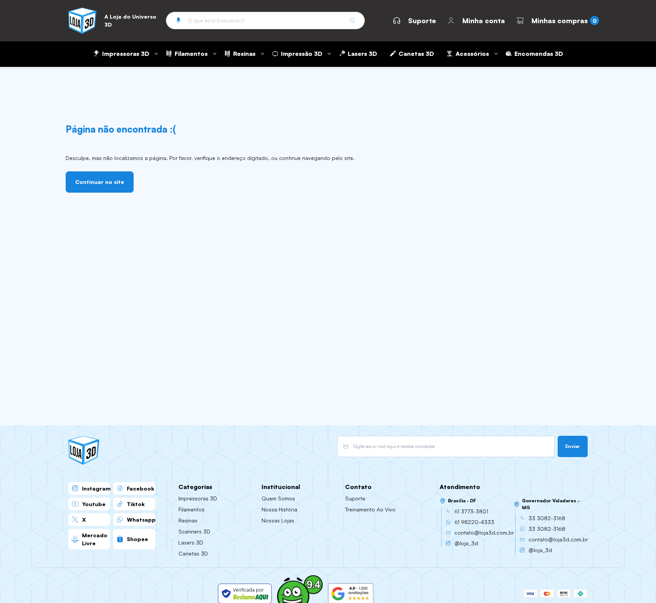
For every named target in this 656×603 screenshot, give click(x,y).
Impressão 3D (301, 53)
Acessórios (472, 53)
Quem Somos (278, 498)
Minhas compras (559, 20)
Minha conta (483, 20)
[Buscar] (352, 20)
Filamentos (191, 53)
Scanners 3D (194, 531)
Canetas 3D (416, 53)
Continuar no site (99, 182)
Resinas (244, 53)
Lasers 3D (362, 53)
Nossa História (279, 509)
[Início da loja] (82, 21)
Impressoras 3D (125, 53)
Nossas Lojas (278, 520)
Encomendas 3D (538, 53)
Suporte (422, 20)
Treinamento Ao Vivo (370, 509)
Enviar (572, 446)
